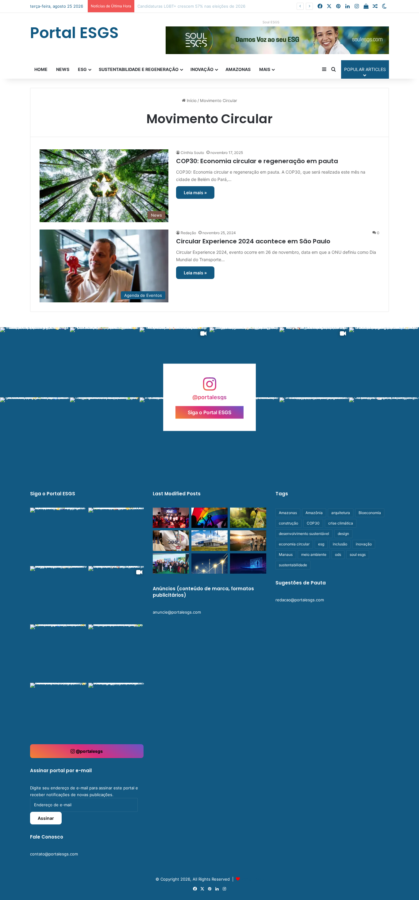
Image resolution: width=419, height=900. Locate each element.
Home (41, 69)
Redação (188, 232)
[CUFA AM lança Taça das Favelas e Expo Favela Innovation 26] (171, 518)
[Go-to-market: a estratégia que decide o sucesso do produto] (248, 563)
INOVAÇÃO (201, 69)
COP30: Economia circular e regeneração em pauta (257, 161)
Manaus (286, 554)
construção (288, 523)
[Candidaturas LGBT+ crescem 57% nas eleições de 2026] (209, 518)
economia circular (294, 544)
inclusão (340, 544)
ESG (82, 69)
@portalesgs (89, 751)
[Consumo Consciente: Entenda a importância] (248, 518)
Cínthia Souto (192, 152)
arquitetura (340, 512)
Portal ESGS (252, 879)
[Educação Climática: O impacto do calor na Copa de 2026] (248, 540)
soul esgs (358, 554)
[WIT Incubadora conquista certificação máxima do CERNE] (171, 563)
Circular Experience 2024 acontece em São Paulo (253, 241)
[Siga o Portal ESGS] (209, 387)
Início (191, 100)
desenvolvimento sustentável (304, 533)
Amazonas (238, 69)
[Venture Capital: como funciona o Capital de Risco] (209, 563)
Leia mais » (195, 192)
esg (321, 544)
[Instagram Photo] (35, 362)
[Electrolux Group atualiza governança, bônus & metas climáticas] (209, 540)
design (343, 533)
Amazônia (314, 512)
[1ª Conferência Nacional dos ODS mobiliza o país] (171, 540)
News (62, 69)
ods (338, 554)
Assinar (46, 818)
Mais (264, 69)
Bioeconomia (370, 512)
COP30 (313, 523)
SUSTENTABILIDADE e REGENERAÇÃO (139, 69)
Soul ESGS (271, 22)
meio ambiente (313, 554)
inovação (364, 544)
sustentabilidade (293, 565)
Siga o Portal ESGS (209, 412)
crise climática (340, 523)
